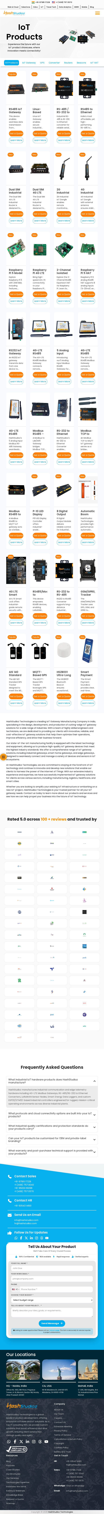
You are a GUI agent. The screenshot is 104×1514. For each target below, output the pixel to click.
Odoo (35, 7)
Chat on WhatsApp (75, 1485)
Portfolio (10, 1465)
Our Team (59, 1413)
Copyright (59, 1443)
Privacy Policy (60, 1430)
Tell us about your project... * (26, 1305)
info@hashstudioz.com (26, 1220)
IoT (42, 7)
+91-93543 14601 (22, 1205)
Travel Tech (51, 7)
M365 (76, 7)
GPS (42, 62)
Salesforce (25, 7)
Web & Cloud (13, 7)
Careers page (54, 1330)
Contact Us (60, 1422)
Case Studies (13, 1469)
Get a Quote (16, 133)
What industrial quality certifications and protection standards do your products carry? (48, 1127)
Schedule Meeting (63, 1426)
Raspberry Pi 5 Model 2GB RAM (16, 273)
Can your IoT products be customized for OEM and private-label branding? (47, 1140)
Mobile (84, 7)
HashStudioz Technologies (60, 1512)
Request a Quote (15, 1499)
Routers (68, 62)
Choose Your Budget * (22, 1295)
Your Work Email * (20, 1274)
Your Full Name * (19, 1263)
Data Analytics (65, 7)
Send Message (50, 1323)
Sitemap (10, 1503)
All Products (11, 62)
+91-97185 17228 (42, 2)
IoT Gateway (29, 62)
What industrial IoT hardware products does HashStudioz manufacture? (43, 1081)
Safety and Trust (62, 1451)
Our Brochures (13, 1473)
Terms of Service (62, 1434)
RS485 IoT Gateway (15, 110)
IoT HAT (94, 62)
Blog (92, 7)
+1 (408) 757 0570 (64, 2)
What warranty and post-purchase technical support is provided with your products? (50, 1152)
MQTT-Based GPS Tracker (40, 675)
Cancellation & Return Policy (68, 1439)
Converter (54, 62)
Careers (58, 1418)
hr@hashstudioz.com (25, 1223)
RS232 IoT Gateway (15, 352)
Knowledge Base (14, 1494)
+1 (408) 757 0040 (24, 1184)
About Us (58, 1409)
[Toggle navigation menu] (97, 13)
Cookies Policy (61, 1447)
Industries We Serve (16, 1486)
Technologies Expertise (17, 1482)
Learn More (16, 140)
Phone (14, 1284)
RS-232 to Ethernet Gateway (63, 434)
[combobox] (15, 1289)
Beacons (81, 62)
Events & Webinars (15, 1490)
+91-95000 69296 (23, 1188)
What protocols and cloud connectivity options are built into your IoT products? (50, 1115)
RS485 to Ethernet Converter (87, 112)
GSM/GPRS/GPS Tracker (91, 593)
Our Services (12, 1478)
